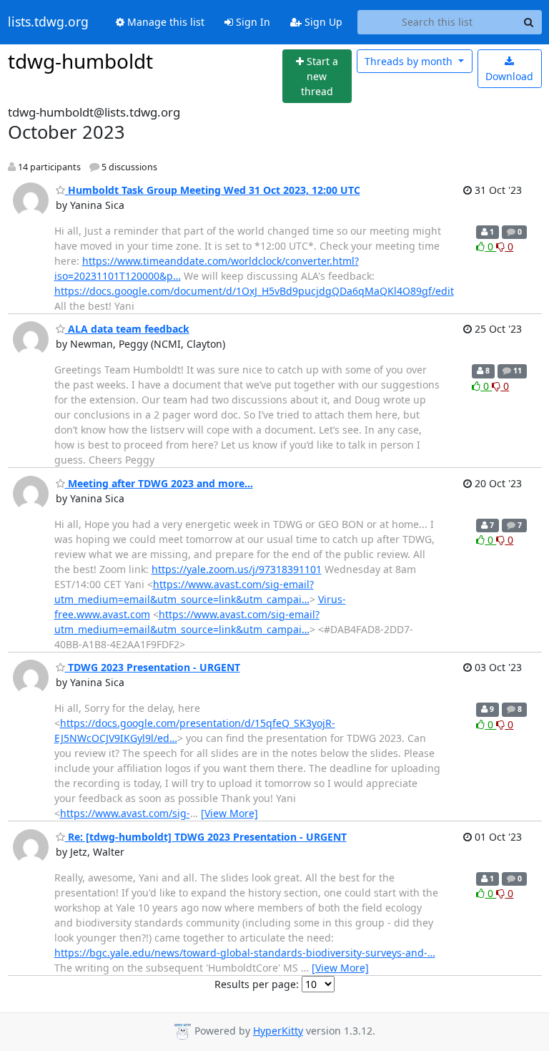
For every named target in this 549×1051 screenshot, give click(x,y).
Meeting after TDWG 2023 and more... (159, 483)
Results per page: (256, 984)
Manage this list (164, 22)
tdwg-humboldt (80, 60)
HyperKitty (278, 1030)
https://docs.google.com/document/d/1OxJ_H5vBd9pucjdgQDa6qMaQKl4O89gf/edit (254, 291)
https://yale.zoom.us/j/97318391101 (237, 569)
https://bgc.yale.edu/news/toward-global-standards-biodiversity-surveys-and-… (244, 952)
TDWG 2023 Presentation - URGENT (152, 667)
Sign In (251, 22)
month (410, 61)
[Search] (529, 22)
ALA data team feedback (127, 329)
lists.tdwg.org (48, 22)
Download (509, 76)
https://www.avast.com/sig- (125, 813)
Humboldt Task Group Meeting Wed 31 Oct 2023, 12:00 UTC (212, 190)
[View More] (229, 813)
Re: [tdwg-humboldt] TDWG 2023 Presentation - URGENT (206, 837)
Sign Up (322, 22)
